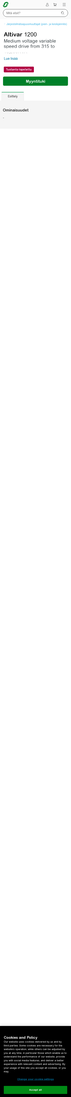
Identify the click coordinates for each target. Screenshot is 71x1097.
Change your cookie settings (35, 1079)
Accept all (35, 1089)
